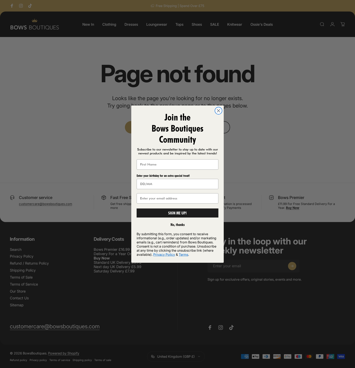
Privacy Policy (164, 254)
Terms (183, 254)
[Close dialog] (218, 110)
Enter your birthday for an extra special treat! (163, 176)
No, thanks (178, 224)
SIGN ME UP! (177, 213)
